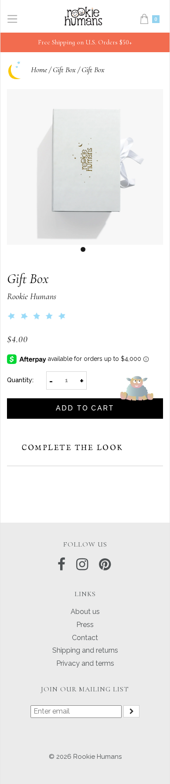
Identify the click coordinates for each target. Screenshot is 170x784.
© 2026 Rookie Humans (85, 757)
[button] (38, 316)
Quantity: (20, 380)
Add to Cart (85, 408)
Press (85, 625)
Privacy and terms (85, 663)
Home (39, 69)
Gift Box (64, 69)
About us (85, 611)
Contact (85, 638)
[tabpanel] (85, 167)
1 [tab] (83, 249)
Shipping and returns (85, 650)
